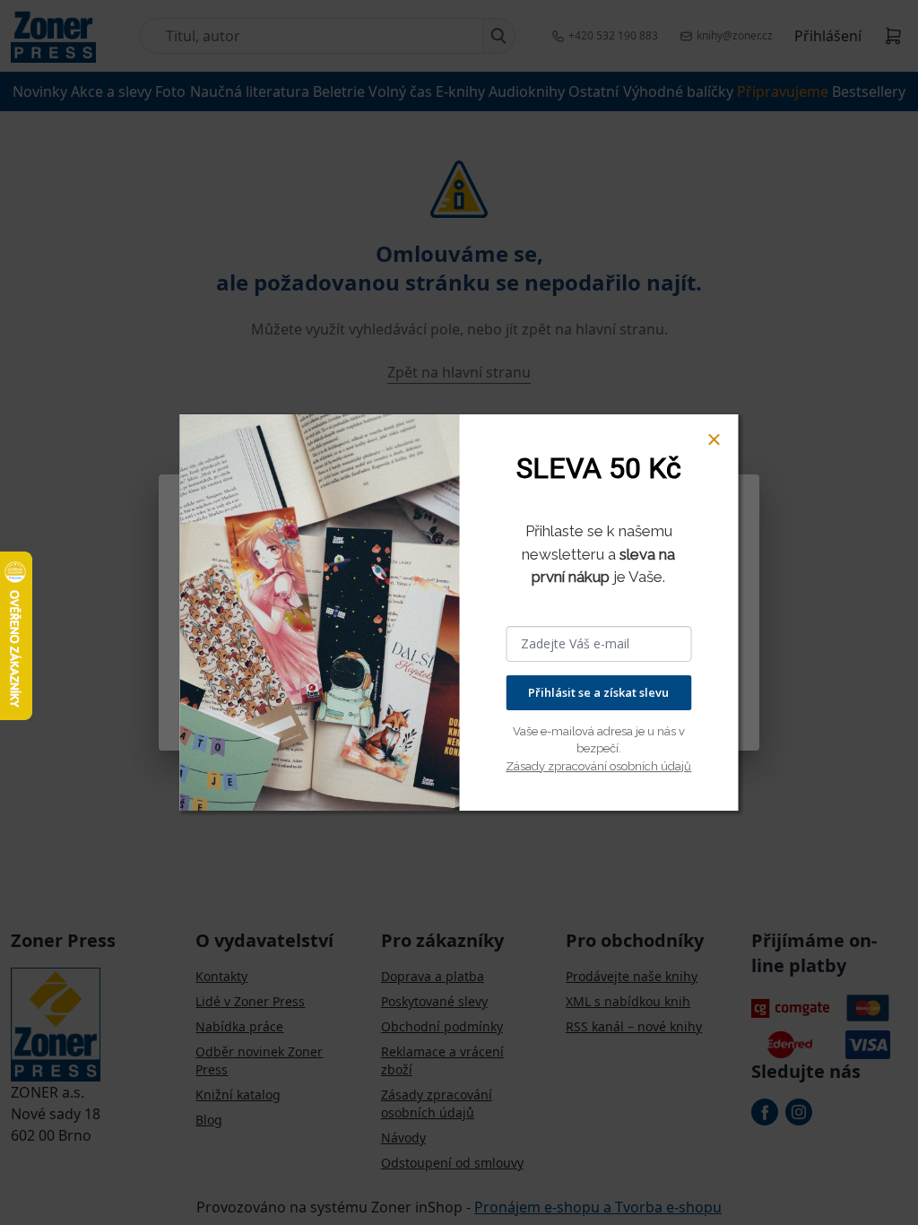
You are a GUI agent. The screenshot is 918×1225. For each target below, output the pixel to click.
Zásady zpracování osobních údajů (598, 766)
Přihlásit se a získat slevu (598, 692)
